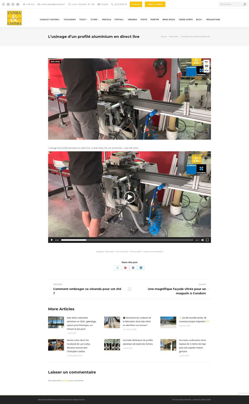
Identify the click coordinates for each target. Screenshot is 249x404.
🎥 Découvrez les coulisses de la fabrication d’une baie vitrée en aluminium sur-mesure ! (137, 321)
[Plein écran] (207, 240)
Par (122, 251)
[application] (129, 197)
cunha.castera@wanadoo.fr (53, 4)
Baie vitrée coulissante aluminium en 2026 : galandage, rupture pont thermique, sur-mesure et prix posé (81, 323)
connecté (65, 380)
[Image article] (56, 322)
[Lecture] (51, 240)
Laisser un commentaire (153, 251)
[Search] (245, 4)
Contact (104, 4)
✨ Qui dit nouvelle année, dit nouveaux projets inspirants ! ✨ (194, 319)
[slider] (127, 240)
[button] (129, 197)
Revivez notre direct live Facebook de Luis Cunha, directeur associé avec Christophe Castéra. (78, 346)
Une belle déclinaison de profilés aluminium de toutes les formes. (138, 342)
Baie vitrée (55, 62)
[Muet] (202, 240)
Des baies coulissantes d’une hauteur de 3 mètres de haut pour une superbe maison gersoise (192, 346)
